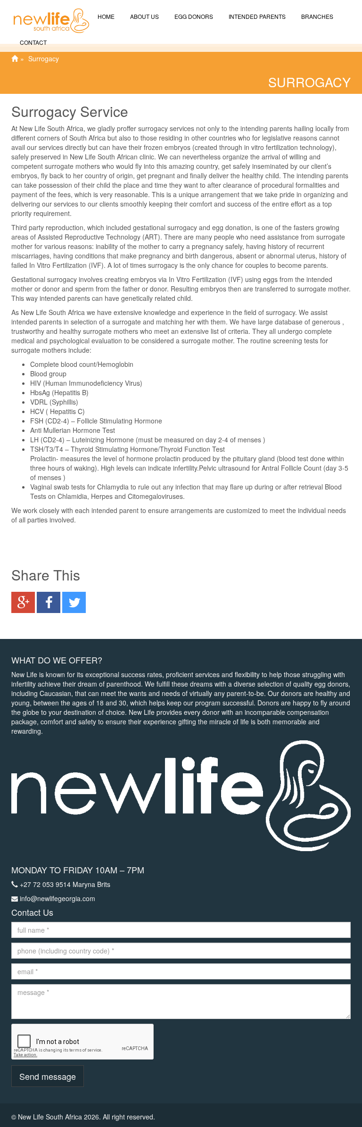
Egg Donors (193, 16)
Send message (47, 1076)
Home (105, 16)
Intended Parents (256, 16)
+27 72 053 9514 (45, 884)
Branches (316, 16)
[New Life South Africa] (46, 12)
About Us (144, 16)
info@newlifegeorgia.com (57, 898)
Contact (32, 42)
